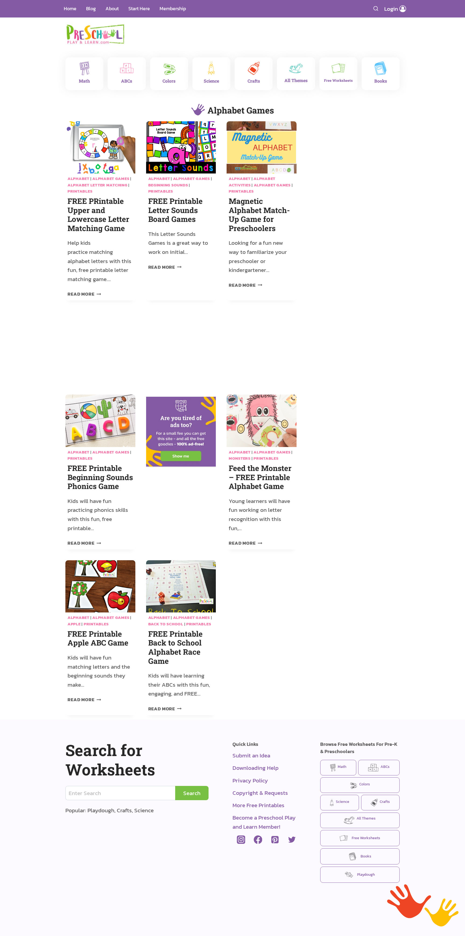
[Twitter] (291, 839)
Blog (91, 8)
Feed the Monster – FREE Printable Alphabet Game (260, 477)
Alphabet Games (110, 179)
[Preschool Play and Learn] (95, 34)
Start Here (139, 8)
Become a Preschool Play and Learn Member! (264, 822)
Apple (74, 624)
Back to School (165, 624)
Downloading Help (255, 768)
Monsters (240, 458)
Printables (80, 191)
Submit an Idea (251, 755)
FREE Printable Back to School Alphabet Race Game (175, 647)
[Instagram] (240, 839)
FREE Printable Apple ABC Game (98, 638)
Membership (173, 8)
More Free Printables (258, 805)
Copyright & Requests (260, 793)
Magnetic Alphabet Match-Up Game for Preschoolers (259, 214)
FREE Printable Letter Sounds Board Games (175, 210)
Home (70, 8)
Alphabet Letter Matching (98, 185)
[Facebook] (257, 839)
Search (191, 793)
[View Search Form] (376, 8)
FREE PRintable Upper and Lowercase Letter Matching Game (98, 214)
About (112, 8)
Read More (84, 294)
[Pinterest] (274, 839)
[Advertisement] (263, 31)
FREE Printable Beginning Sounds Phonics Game (100, 477)
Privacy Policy (250, 780)
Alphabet (78, 179)
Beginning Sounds (168, 185)
